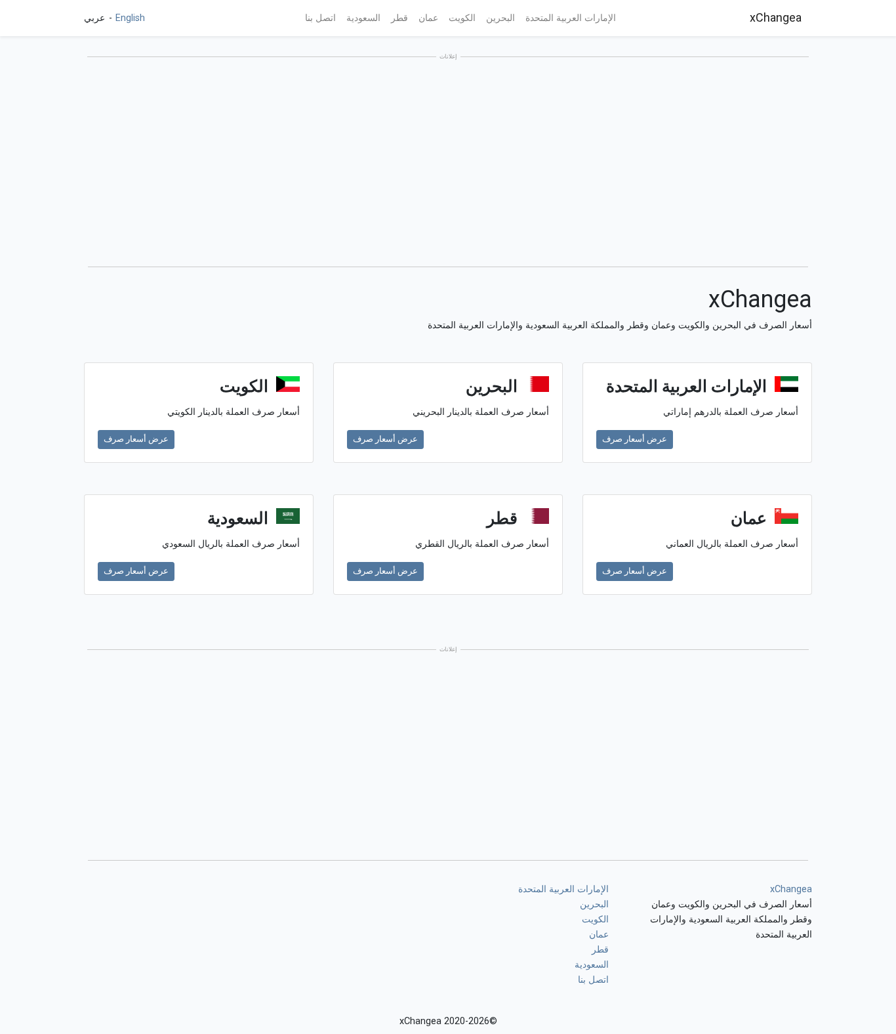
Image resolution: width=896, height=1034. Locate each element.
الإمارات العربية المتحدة (570, 18)
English (129, 18)
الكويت (462, 18)
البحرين (500, 18)
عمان (428, 18)
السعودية (363, 18)
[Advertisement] (448, 163)
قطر (399, 18)
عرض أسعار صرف (634, 439)
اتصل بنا (320, 18)
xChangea (776, 17)
